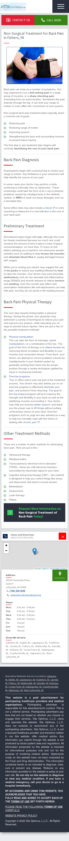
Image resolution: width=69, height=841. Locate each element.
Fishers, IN (13, 683)
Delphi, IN (13, 679)
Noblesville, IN (28, 683)
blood (48, 207)
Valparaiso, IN (15, 690)
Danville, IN (42, 683)
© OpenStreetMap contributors (58, 569)
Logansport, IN (27, 679)
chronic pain (30, 422)
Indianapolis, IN (33, 686)
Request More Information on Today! (40, 512)
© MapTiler (45, 569)
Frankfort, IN (42, 679)
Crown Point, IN (16, 686)
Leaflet (38, 569)
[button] (34, 551)
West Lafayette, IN (33, 690)
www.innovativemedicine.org (25, 595)
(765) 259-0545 (17, 590)
